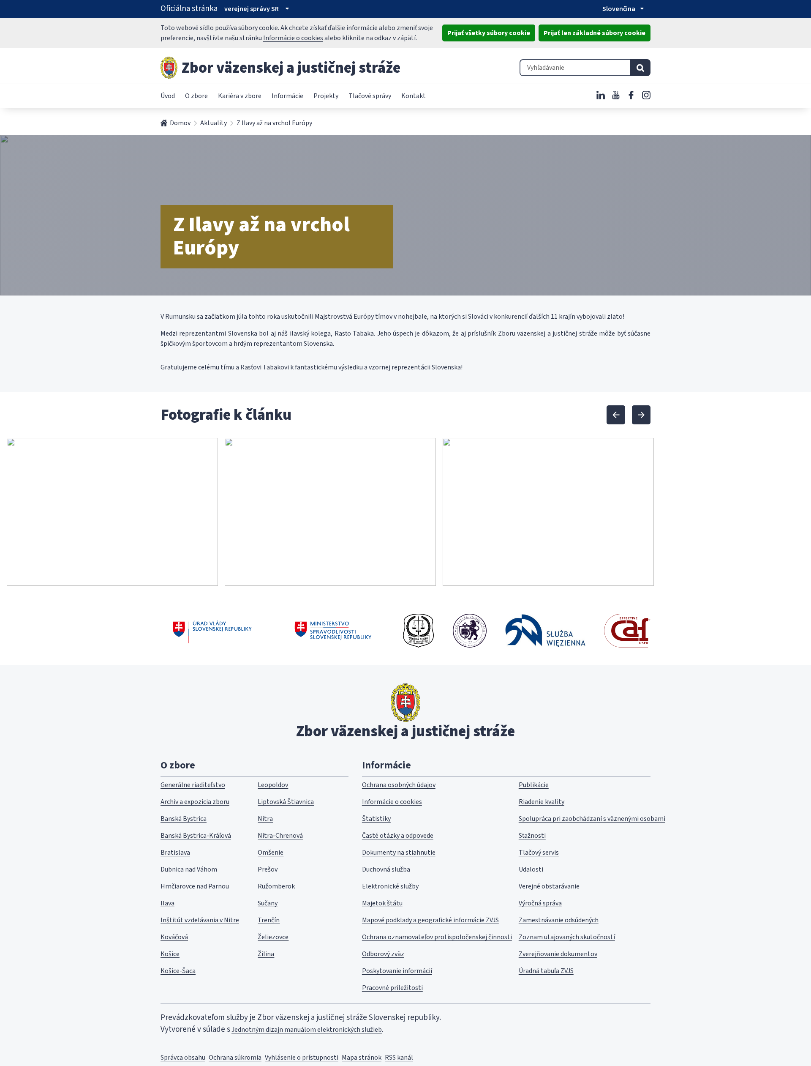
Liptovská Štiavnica (286, 801)
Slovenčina (618, 9)
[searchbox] (575, 67)
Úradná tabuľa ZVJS (546, 971)
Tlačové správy (369, 96)
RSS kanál (399, 1057)
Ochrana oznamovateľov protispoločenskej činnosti (437, 937)
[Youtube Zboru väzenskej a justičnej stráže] (616, 95)
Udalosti (531, 869)
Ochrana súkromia (235, 1057)
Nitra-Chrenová (280, 835)
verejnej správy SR (251, 9)
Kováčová (174, 937)
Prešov (268, 869)
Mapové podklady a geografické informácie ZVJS (430, 920)
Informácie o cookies (293, 38)
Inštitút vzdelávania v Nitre (200, 920)
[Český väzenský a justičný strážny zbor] (418, 631)
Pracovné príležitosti (392, 987)
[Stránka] (169, 68)
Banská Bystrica (184, 818)
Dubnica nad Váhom (189, 869)
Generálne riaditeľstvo (193, 785)
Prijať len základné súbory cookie (594, 33)
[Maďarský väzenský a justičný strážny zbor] (470, 631)
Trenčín (269, 920)
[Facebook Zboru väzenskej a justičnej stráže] (631, 95)
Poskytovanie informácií (397, 971)
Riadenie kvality (541, 801)
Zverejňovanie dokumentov (558, 954)
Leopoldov (273, 785)
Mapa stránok (361, 1057)
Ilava (167, 903)
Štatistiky (376, 818)
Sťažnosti (532, 835)
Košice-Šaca (178, 971)
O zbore (196, 96)
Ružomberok (276, 886)
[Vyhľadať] (640, 67)
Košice (170, 954)
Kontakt (413, 96)
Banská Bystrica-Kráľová (196, 835)
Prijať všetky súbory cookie (488, 33)
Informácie (287, 96)
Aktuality (213, 123)
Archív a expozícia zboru (195, 801)
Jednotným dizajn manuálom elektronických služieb (306, 1029)
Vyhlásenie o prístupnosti (301, 1057)
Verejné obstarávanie (549, 886)
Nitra (265, 818)
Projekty (325, 96)
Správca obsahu (183, 1057)
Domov (180, 123)
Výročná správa (540, 903)
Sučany (268, 903)
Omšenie (270, 852)
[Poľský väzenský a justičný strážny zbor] (545, 630)
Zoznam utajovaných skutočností (567, 937)
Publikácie (534, 785)
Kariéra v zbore (239, 96)
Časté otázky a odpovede (397, 835)
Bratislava (175, 852)
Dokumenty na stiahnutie (398, 852)
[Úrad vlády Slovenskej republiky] (212, 631)
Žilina (266, 954)
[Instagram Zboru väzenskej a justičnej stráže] (646, 95)
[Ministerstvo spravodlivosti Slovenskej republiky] (333, 631)
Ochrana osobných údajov (398, 785)
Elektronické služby (390, 886)
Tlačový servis (539, 852)
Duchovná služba (386, 869)
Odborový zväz (383, 954)
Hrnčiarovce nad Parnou (195, 886)
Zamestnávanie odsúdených (559, 920)
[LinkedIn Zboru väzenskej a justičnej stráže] (600, 95)
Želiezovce (273, 937)
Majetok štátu (382, 903)
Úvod (168, 96)
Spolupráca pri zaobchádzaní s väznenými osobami (592, 818)
